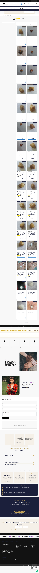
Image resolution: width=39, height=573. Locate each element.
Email (3, 407)
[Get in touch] (34, 4)
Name (3, 403)
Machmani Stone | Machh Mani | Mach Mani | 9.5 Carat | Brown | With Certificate (21, 39)
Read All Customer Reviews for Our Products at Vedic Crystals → (19, 448)
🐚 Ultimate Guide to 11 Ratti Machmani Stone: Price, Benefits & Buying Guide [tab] (13, 330)
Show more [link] (26, 322)
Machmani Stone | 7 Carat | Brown (30, 115)
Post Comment (6, 417)
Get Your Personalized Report (20, 511)
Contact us (32, 547)
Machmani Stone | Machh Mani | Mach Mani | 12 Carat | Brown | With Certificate (31, 39)
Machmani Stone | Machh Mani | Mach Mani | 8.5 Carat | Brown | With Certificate (32, 173)
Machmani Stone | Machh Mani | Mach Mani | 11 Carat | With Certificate (20, 313)
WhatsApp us (27, 6)
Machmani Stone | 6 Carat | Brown (19, 115)
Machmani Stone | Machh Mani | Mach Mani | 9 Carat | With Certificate (20, 293)
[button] (36, 4)
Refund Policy (25, 544)
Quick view (21, 81)
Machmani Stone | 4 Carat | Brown (19, 96)
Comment (3, 410)
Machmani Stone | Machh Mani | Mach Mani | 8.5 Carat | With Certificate (31, 293)
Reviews (32, 546)
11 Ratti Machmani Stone (8, 15)
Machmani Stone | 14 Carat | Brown (19, 77)
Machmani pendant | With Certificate (30, 313)
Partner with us (33, 545)
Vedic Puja (17, 546)
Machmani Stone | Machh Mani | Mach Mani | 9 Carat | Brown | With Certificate (21, 193)
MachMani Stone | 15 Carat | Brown (30, 77)
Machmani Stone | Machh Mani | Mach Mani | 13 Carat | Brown (32, 58)
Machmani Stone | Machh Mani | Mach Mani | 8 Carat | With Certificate (31, 253)
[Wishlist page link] (24, 3)
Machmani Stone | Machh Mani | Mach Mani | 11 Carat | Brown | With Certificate (21, 233)
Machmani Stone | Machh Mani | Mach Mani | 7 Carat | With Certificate (20, 273)
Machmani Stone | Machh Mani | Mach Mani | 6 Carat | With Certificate (31, 273)
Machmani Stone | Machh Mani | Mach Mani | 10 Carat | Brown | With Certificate (21, 213)
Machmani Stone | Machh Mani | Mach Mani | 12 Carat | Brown (21, 58)
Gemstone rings (18, 544)
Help (25, 0)
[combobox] (16, 4)
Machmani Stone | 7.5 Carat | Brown (30, 134)
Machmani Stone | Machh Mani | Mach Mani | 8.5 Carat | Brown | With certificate (21, 173)
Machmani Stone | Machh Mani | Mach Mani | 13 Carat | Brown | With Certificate (21, 253)
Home (3, 15)
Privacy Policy (25, 545)
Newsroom (32, 544)
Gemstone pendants (19, 545)
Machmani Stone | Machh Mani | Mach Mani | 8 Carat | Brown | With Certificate (21, 153)
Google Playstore (25, 387)
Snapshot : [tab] (29, 330)
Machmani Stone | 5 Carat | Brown (30, 96)
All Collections (18, 547)
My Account (28, 0)
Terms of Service (26, 546)
